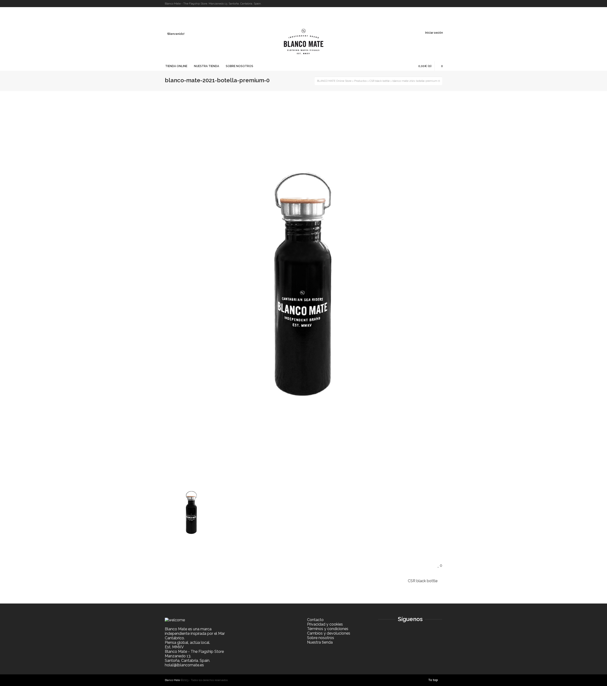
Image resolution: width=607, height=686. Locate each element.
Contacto (315, 619)
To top (433, 680)
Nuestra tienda (320, 642)
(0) (425, 66)
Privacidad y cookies (325, 624)
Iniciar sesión (434, 32)
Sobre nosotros (320, 638)
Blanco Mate (172, 680)
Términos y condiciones (327, 629)
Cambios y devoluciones (328, 633)
